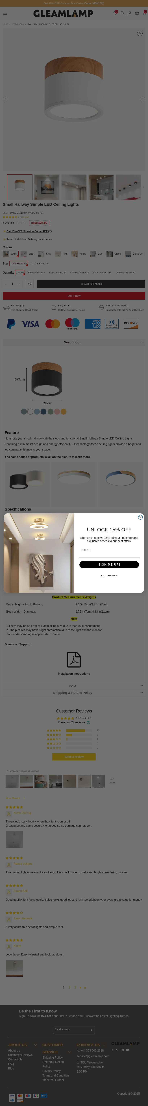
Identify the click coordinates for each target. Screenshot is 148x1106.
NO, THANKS (109, 575)
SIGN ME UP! (109, 564)
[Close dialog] (140, 517)
